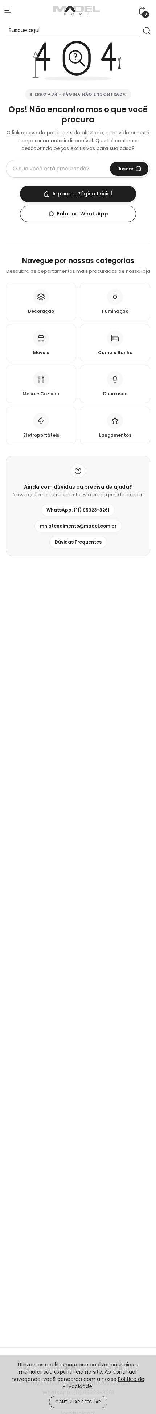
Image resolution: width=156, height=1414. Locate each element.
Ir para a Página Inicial (82, 193)
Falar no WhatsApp (82, 213)
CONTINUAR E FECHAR (78, 1402)
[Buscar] (146, 30)
